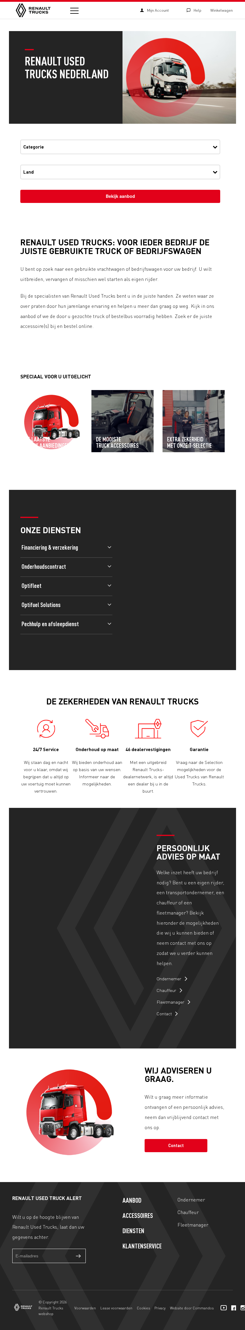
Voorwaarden (85, 1308)
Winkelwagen (221, 10)
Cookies (143, 1308)
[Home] (33, 10)
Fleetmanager (171, 1002)
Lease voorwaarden (116, 1308)
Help (197, 10)
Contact (165, 1013)
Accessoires (137, 1216)
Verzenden (78, 1256)
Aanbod (131, 1201)
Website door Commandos (192, 1308)
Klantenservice (142, 1246)
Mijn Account (158, 10)
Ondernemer (170, 979)
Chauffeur (167, 990)
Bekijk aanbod (120, 196)
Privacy (160, 1308)
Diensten (133, 1231)
